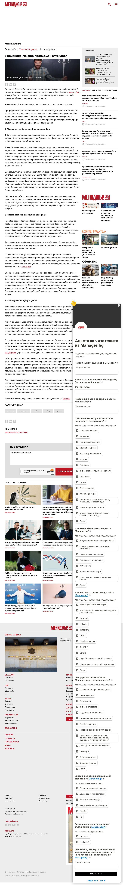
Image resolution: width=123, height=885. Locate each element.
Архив (8, 745)
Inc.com (66, 398)
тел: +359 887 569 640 (13, 836)
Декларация (43, 801)
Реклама (69, 677)
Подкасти (10, 738)
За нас (7, 795)
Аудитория (9, 798)
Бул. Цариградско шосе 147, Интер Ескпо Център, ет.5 (26, 834)
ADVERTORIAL (89, 50)
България (9, 675)
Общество (9, 680)
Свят (7, 685)
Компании (9, 704)
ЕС (6, 694)
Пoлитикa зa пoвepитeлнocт (16, 811)
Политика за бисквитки (14, 814)
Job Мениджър (11, 723)
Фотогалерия (72, 688)
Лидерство (9, 717)
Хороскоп (70, 694)
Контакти (10, 748)
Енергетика (10, 707)
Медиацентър (10, 801)
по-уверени (10, 352)
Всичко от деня (13, 635)
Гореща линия (12, 742)
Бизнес (8, 698)
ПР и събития (71, 680)
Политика (9, 677)
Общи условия (10, 808)
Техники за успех (12, 720)
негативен (74, 92)
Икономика (9, 710)
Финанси (8, 701)
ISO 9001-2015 (44, 798)
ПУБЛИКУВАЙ (65, 471)
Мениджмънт (13, 44)
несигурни (26, 266)
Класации (70, 691)
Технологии (11, 728)
